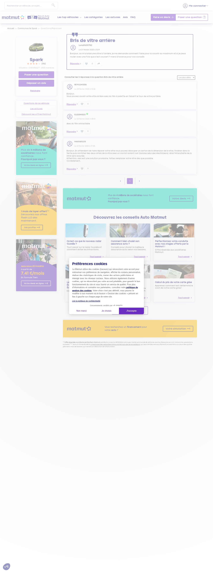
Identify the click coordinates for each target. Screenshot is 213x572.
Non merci (81, 310)
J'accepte (131, 310)
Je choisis (106, 310)
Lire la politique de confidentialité (86, 301)
